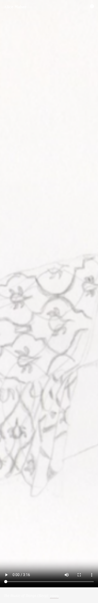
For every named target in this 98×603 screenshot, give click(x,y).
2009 (54, 595)
